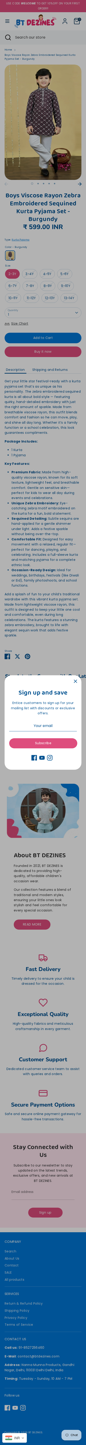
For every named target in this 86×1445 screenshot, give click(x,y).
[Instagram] (50, 758)
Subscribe (43, 743)
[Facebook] (34, 758)
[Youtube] (42, 758)
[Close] (75, 681)
